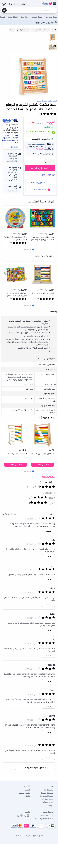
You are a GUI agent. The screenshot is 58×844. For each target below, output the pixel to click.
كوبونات (50, 805)
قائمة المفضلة (24, 793)
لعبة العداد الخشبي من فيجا (17, 453)
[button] (40, 153)
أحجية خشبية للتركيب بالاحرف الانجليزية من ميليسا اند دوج (16, 294)
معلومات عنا (48, 790)
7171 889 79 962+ (46, 815)
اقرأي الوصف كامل (48, 175)
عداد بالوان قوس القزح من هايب (42, 453)
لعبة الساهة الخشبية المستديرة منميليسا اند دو (15, 238)
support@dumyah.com (44, 819)
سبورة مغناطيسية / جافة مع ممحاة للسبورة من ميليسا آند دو (42, 238)
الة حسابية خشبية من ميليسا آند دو (42, 294)
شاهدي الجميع (48, 476)
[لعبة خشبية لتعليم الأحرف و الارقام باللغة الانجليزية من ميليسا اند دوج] (33, 76)
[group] (52, 37)
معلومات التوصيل (47, 793)
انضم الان (39, 149)
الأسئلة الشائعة (47, 802)
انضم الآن (14, 146)
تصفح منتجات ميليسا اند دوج (47, 101)
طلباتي (27, 796)
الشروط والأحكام (47, 799)
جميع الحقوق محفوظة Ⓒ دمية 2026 (29, 835)
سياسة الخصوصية (46, 796)
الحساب (27, 790)
